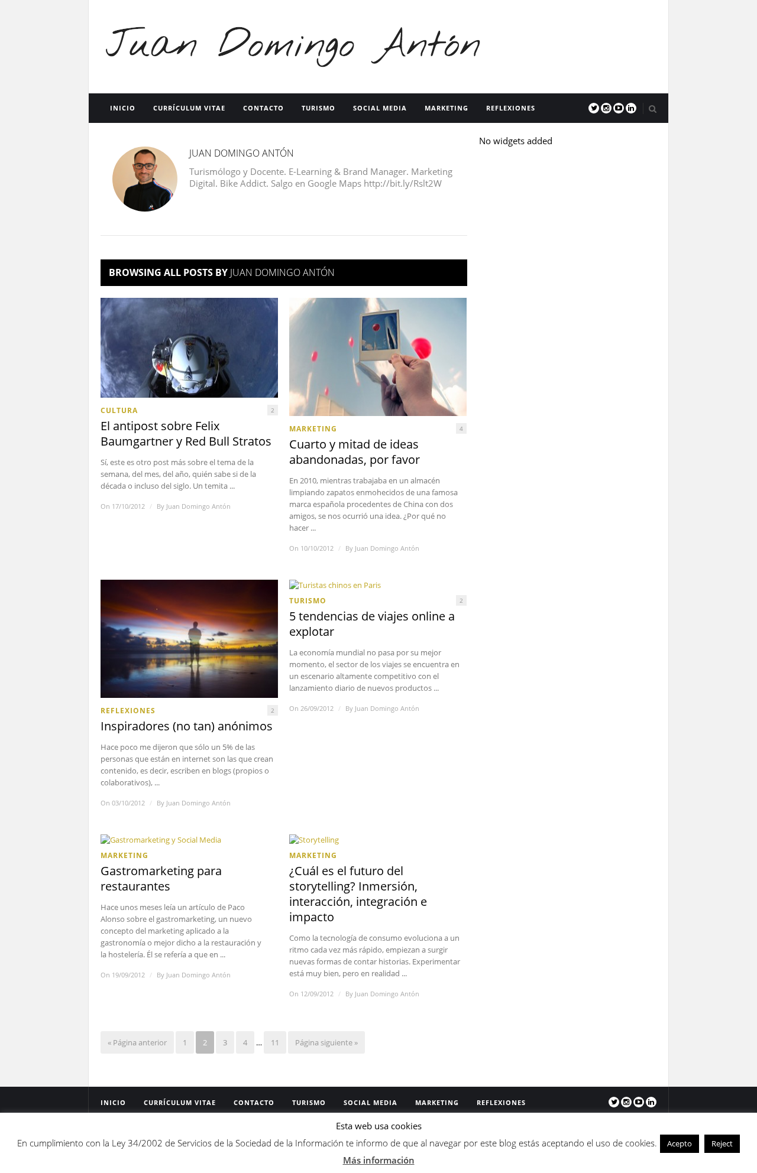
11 (275, 1042)
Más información (379, 1160)
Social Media (380, 107)
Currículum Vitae (189, 107)
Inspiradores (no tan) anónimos (187, 726)
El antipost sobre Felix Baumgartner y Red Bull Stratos (186, 433)
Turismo (318, 107)
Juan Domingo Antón (198, 506)
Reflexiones (510, 107)
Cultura (119, 410)
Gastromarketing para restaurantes (161, 878)
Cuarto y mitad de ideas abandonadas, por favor (354, 452)
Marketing (446, 107)
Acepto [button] (679, 1143)
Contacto (263, 107)
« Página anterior (137, 1042)
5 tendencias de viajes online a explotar (372, 624)
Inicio (122, 107)
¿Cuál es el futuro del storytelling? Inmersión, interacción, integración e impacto (358, 894)
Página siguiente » (326, 1042)
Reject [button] (722, 1143)
